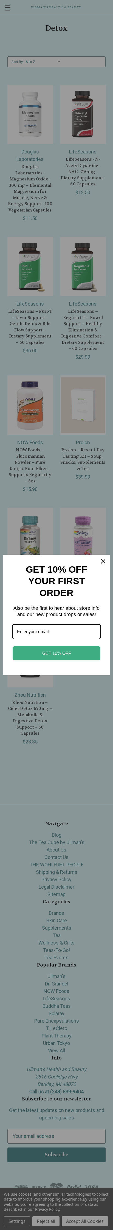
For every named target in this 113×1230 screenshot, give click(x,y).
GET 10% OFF (56, 653)
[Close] (103, 561)
